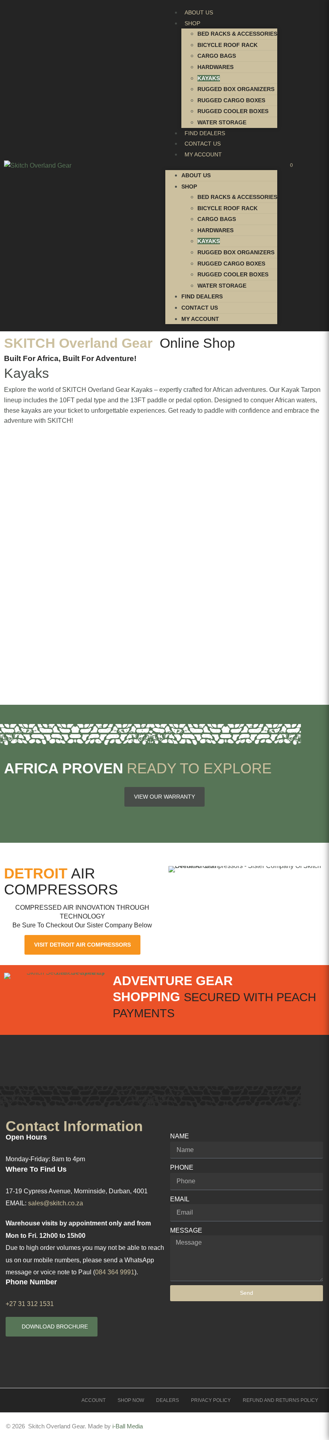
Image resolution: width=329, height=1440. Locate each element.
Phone (181, 1167)
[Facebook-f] (257, 1427)
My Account (203, 154)
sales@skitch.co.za (55, 1203)
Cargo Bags (216, 56)
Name (179, 1136)
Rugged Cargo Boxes (231, 100)
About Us (199, 12)
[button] (221, 165)
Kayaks (208, 78)
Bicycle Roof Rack (227, 45)
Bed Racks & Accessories (237, 33)
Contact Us (203, 143)
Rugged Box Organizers (235, 89)
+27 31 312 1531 (30, 1303)
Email (179, 1199)
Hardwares (215, 67)
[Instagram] (286, 1427)
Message (186, 1230)
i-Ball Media (127, 1426)
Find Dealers (205, 133)
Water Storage (221, 122)
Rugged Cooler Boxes (232, 111)
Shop (192, 23)
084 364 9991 (114, 1272)
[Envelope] (314, 1427)
